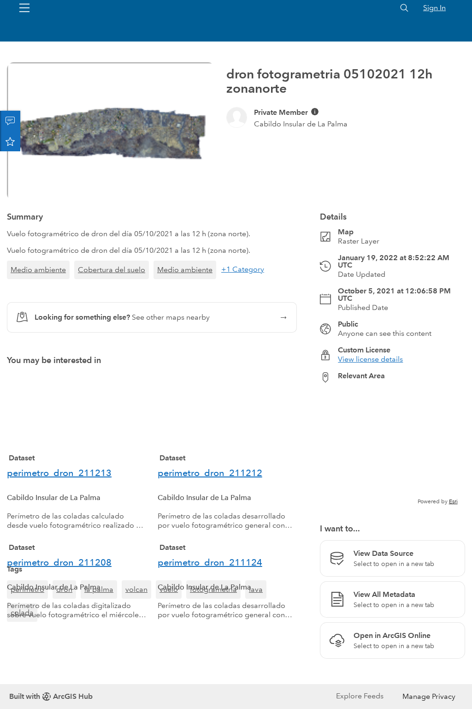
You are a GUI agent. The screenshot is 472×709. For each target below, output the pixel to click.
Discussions (10, 121)
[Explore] (392, 448)
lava (256, 628)
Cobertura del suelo (111, 269)
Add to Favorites (10, 141)
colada (22, 651)
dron (64, 628)
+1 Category (242, 269)
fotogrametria (213, 628)
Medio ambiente (38, 269)
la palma (98, 628)
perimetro (27, 628)
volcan (136, 628)
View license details (370, 359)
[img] (314, 111)
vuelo (168, 628)
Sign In (434, 7)
